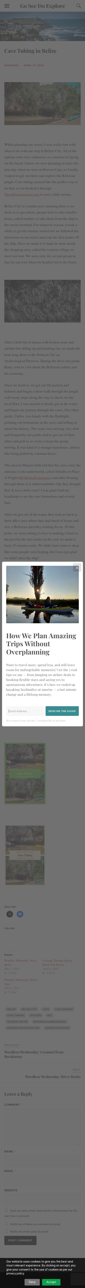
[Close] (77, 567)
